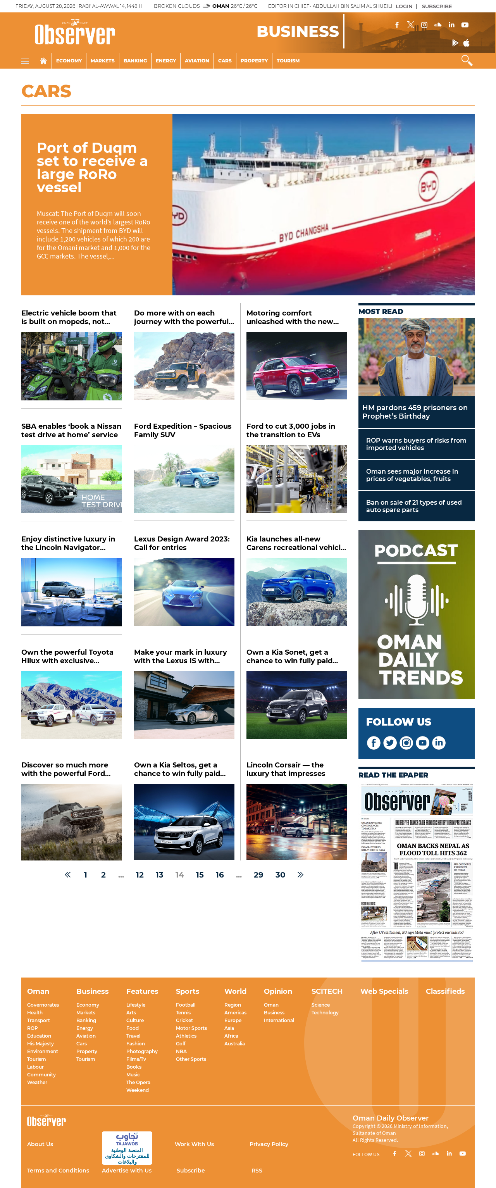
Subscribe (191, 1170)
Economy (69, 61)
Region (232, 1005)
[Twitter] (411, 25)
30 (281, 874)
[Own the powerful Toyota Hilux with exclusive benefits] (71, 709)
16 (220, 874)
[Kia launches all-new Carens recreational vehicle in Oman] (296, 596)
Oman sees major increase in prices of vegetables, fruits (412, 475)
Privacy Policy (269, 1144)
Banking (135, 61)
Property (254, 61)
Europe (232, 1020)
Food (132, 1028)
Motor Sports (191, 1028)
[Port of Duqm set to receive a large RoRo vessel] (323, 204)
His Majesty (40, 1044)
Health (35, 1013)
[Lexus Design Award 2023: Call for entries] (184, 596)
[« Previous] (67, 874)
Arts (131, 1013)
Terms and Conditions (58, 1170)
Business (274, 1013)
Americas (235, 1013)
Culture (135, 1020)
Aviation (197, 61)
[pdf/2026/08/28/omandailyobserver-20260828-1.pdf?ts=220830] (416, 873)
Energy (166, 61)
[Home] (43, 61)
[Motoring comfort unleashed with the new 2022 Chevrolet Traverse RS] (296, 370)
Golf (180, 1044)
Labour (35, 1067)
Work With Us (194, 1144)
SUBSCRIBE (437, 6)
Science (321, 1005)
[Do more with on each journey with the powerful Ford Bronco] (184, 370)
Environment (42, 1051)
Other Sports (191, 1059)
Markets (103, 61)
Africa (231, 1036)
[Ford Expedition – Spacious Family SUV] (184, 483)
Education (39, 1036)
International (279, 1020)
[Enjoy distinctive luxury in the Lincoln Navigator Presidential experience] (71, 596)
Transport (38, 1020)
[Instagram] (424, 25)
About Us (40, 1144)
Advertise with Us (127, 1170)
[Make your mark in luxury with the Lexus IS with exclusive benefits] (184, 709)
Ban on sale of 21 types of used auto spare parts (414, 506)
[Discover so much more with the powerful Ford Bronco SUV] (71, 822)
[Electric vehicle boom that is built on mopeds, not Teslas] (71, 370)
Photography (142, 1051)
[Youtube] (465, 25)
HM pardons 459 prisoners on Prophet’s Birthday (415, 412)
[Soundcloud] (438, 25)
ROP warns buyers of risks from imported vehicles (416, 444)
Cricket (184, 1020)
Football (185, 1005)
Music (133, 1075)
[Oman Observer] (65, 32)
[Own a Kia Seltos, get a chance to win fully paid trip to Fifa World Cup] (184, 822)
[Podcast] (416, 615)
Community (41, 1075)
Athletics (186, 1036)
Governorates (43, 1005)
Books (133, 1067)
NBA (181, 1051)
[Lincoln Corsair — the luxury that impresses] (296, 822)
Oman (271, 1005)
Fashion (135, 1044)
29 (259, 874)
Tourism (288, 61)
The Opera (138, 1082)
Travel (133, 1036)
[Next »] (300, 874)
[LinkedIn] (451, 25)
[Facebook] (397, 25)
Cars (225, 61)
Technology (325, 1013)
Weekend (137, 1090)
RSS (256, 1170)
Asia (229, 1028)
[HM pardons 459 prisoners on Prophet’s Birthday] (416, 357)
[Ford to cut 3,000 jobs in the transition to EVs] (296, 483)
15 (200, 874)
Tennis (183, 1013)
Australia (234, 1044)
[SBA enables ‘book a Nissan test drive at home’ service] (71, 483)
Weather (37, 1082)
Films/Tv (136, 1059)
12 (140, 874)
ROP (32, 1028)
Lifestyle (135, 1005)
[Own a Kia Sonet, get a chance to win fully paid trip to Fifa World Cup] (296, 709)
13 (160, 874)
